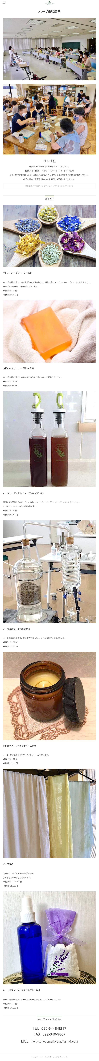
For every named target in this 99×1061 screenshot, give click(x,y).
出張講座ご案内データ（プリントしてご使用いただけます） (49, 186)
